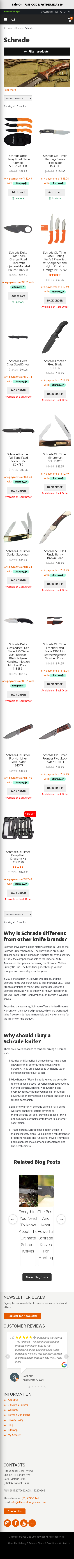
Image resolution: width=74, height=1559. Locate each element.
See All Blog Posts (37, 1277)
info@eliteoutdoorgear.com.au (28, 1502)
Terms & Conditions (19, 1414)
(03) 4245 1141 (62, 12)
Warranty (13, 1409)
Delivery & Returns (18, 1404)
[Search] (13, 19)
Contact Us (15, 1511)
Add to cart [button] (18, 192)
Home (10, 28)
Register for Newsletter (22, 1316)
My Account (47, 12)
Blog (10, 1425)
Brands (19, 28)
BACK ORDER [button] (55, 300)
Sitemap (13, 1430)
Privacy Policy (15, 1420)
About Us (13, 1399)
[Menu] (5, 19)
